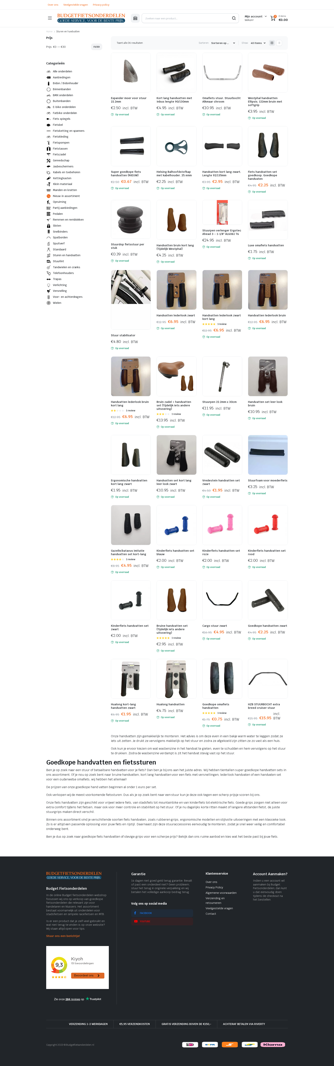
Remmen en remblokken (68, 219)
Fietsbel (58, 125)
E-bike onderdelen (64, 107)
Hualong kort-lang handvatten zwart (123, 706)
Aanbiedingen (61, 77)
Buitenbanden (62, 101)
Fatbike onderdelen (65, 113)
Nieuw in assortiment (66, 196)
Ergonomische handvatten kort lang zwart (129, 482)
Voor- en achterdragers (68, 297)
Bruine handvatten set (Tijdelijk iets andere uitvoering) (172, 629)
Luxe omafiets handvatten (266, 245)
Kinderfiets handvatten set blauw (175, 552)
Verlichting (60, 285)
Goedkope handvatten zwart (267, 626)
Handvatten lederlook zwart (176, 315)
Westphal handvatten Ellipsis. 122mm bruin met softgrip (265, 101)
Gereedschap (61, 160)
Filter (97, 46)
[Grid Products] (272, 43)
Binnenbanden (62, 89)
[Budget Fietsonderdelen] (91, 18)
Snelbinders (60, 231)
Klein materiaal (62, 184)
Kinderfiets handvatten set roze (221, 552)
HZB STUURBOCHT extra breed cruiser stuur (264, 706)
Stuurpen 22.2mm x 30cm (219, 402)
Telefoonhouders (63, 273)
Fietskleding (60, 136)
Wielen (57, 303)
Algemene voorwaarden (221, 893)
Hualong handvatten (171, 704)
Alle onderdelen (62, 71)
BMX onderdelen (63, 95)
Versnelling (60, 291)
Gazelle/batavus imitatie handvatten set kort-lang (128, 552)
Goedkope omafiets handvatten (215, 706)
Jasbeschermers (63, 166)
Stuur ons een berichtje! (63, 936)
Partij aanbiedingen (65, 208)
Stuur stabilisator (123, 335)
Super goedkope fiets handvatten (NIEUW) (126, 173)
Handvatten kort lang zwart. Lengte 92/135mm (221, 173)
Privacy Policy (214, 887)
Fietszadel (59, 154)
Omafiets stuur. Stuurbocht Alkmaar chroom (221, 99)
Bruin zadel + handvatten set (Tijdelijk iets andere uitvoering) (174, 405)
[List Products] (279, 43)
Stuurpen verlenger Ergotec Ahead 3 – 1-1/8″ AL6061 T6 (221, 232)
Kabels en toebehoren (66, 172)
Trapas (57, 279)
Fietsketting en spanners (68, 131)
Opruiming (59, 202)
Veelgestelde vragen (75, 4)
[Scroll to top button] (325, 1057)
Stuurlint (58, 261)
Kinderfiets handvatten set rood (267, 552)
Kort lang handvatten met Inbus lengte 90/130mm (174, 99)
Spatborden (60, 237)
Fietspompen (61, 142)
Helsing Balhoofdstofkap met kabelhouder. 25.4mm (174, 173)
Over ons (53, 4)
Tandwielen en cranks (66, 267)
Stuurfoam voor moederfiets (267, 480)
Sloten (57, 225)
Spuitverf (59, 243)
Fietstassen (60, 148)
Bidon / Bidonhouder (65, 83)
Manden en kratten (65, 190)
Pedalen (58, 214)
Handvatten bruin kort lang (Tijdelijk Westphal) (175, 247)
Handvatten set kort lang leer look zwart (174, 482)
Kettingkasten (62, 178)
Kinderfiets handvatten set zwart (130, 627)
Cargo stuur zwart (214, 626)
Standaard (59, 249)
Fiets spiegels (61, 119)
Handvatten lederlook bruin (267, 315)
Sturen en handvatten (66, 255)
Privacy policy (101, 4)
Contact (211, 913)
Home (49, 31)
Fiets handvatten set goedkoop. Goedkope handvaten (262, 175)
